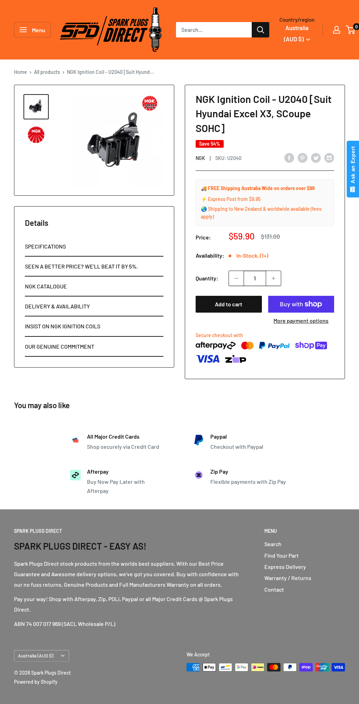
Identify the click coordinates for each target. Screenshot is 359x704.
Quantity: (207, 278)
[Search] (260, 29)
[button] (94, 247)
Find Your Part (281, 555)
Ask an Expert (353, 166)
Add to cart (228, 304)
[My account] (336, 30)
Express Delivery (285, 566)
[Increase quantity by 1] (273, 278)
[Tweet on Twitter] (316, 157)
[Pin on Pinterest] (302, 157)
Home (20, 72)
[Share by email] (329, 157)
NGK (200, 158)
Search (273, 544)
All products (47, 72)
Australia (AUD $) (35, 655)
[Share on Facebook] (289, 157)
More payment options (300, 320)
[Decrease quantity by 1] (236, 278)
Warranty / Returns (287, 577)
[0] (350, 30)
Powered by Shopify (35, 682)
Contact (274, 589)
